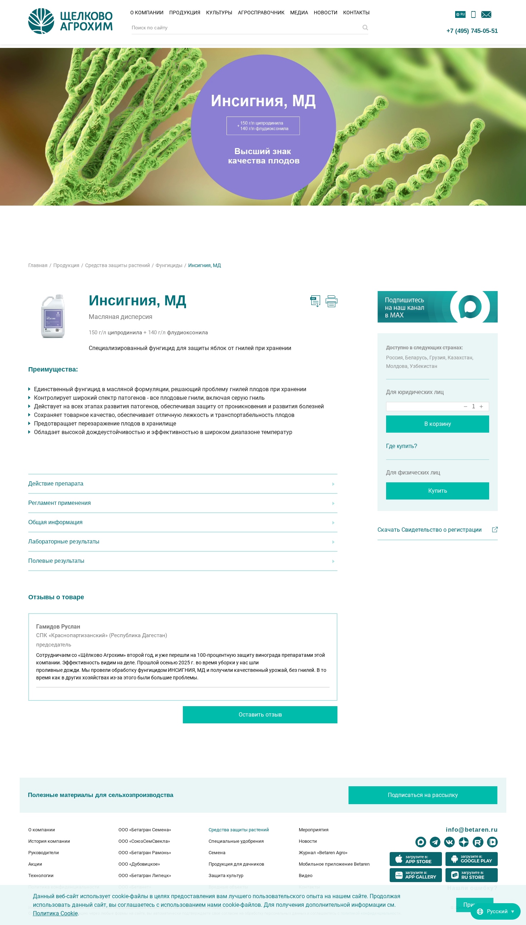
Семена (217, 852)
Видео (305, 875)
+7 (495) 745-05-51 (472, 30)
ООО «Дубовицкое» (139, 864)
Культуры (219, 12)
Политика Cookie (55, 913)
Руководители (43, 852)
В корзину (437, 423)
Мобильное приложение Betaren (334, 864)
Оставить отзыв (260, 714)
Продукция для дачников (236, 864)
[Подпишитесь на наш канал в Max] (438, 307)
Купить (437, 490)
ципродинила (125, 332)
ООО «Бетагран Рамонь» (144, 852)
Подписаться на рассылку (423, 795)
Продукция (184, 12)
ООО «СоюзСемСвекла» (144, 841)
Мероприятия (313, 829)
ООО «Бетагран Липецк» (144, 875)
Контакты (356, 12)
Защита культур (226, 875)
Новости (325, 12)
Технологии (41, 875)
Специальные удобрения (236, 841)
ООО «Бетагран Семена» (144, 829)
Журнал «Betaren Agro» (323, 852)
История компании (49, 841)
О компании (147, 12)
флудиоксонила (187, 332)
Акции (35, 864)
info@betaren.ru (472, 829)
